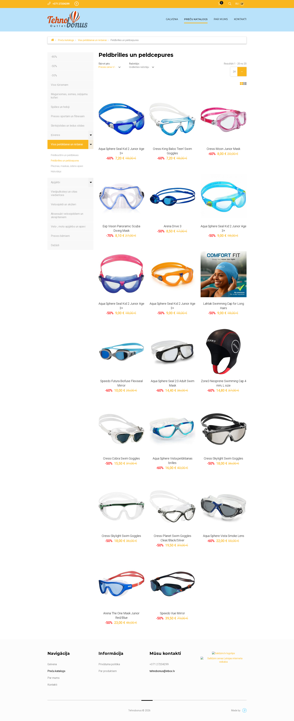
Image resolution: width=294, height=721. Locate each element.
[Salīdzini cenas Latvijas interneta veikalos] (224, 660)
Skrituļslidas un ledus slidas (67, 125)
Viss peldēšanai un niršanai (92, 40)
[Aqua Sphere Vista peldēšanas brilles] (172, 429)
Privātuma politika (109, 664)
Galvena (52, 664)
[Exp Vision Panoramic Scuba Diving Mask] (121, 197)
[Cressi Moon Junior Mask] (224, 119)
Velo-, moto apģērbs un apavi (68, 226)
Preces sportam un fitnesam (68, 116)
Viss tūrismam (59, 84)
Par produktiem (108, 671)
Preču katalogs (66, 40)
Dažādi (55, 245)
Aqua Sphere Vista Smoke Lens (223, 536)
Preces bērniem (60, 235)
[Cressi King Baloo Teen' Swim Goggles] (172, 119)
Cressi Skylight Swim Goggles (223, 458)
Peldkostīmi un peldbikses (65, 155)
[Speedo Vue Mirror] (172, 584)
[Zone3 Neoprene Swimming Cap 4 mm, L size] (224, 351)
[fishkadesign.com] (243, 710)
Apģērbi (55, 182)
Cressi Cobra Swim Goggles (121, 458)
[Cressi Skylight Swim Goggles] (224, 429)
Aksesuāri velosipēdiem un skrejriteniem (67, 215)
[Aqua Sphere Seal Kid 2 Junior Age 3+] (121, 119)
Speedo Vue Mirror (172, 613)
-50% (54, 66)
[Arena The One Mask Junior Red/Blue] (121, 584)
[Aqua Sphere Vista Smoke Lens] (224, 506)
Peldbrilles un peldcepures (65, 160)
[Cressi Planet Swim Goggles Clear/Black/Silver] (172, 506)
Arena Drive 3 (172, 226)
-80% (54, 56)
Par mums (53, 677)
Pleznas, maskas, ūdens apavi (67, 166)
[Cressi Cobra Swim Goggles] (121, 429)
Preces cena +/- (107, 67)
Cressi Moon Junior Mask (223, 149)
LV (242, 3)
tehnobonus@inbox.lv (162, 671)
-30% (54, 75)
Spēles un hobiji (60, 107)
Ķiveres (55, 135)
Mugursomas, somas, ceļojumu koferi (69, 96)
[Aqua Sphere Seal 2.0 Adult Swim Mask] (172, 351)
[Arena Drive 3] (172, 197)
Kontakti (52, 684)
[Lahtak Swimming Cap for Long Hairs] (224, 274)
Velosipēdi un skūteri (63, 204)
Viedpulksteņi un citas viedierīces (64, 193)
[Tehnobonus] (67, 19)
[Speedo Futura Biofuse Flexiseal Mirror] (121, 351)
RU (237, 3)
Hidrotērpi (56, 171)
